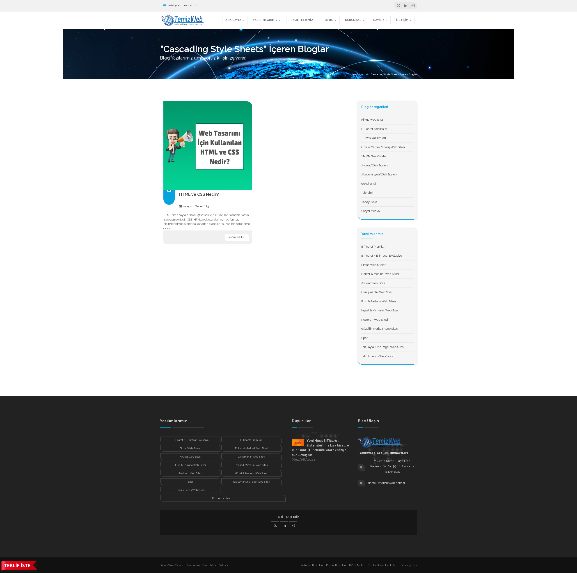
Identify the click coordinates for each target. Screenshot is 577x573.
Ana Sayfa (357, 74)
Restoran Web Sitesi (374, 319)
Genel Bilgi (202, 206)
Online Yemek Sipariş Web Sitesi (383, 147)
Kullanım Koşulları (311, 565)
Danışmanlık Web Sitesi (377, 292)
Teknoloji (367, 192)
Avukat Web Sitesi (373, 283)
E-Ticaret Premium (374, 246)
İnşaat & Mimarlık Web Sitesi (380, 310)
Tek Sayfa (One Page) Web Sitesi (382, 347)
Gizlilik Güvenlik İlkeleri (382, 565)
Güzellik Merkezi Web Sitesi (379, 328)
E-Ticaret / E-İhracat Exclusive (381, 255)
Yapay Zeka (369, 202)
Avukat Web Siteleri (374, 165)
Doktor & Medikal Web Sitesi (380, 274)
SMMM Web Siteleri (374, 156)
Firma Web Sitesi (372, 119)
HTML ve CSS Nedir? (199, 194)
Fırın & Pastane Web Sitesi (378, 301)
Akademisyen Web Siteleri (379, 174)
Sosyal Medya (370, 211)
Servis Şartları (409, 565)
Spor (364, 338)
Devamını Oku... (236, 237)
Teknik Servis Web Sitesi (377, 356)
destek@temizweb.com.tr (182, 5)
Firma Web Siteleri (373, 265)
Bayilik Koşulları (336, 565)
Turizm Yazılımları (373, 138)
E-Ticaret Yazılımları (374, 129)
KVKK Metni (356, 565)
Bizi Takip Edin (289, 516)
